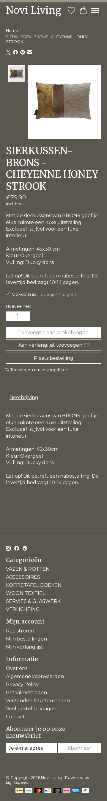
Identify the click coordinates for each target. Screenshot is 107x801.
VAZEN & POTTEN (28, 569)
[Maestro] (57, 791)
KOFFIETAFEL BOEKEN (34, 585)
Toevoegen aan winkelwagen (53, 332)
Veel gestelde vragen (31, 709)
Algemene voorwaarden (35, 676)
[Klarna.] (66, 791)
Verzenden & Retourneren (38, 700)
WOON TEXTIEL (25, 593)
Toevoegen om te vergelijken (39, 369)
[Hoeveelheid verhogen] (24, 316)
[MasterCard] (38, 791)
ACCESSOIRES (23, 577)
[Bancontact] (47, 791)
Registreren (20, 631)
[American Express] (76, 791)
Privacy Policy (22, 684)
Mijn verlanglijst (24, 647)
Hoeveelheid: (19, 306)
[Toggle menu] (95, 10)
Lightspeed (17, 782)
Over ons (16, 668)
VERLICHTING (23, 609)
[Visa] (29, 791)
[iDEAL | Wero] (19, 791)
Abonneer (79, 748)
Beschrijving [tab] (24, 397)
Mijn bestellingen (26, 639)
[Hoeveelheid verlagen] (11, 316)
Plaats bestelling (53, 358)
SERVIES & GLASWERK (33, 601)
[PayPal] (85, 791)
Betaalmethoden (26, 692)
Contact (15, 717)
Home (12, 30)
